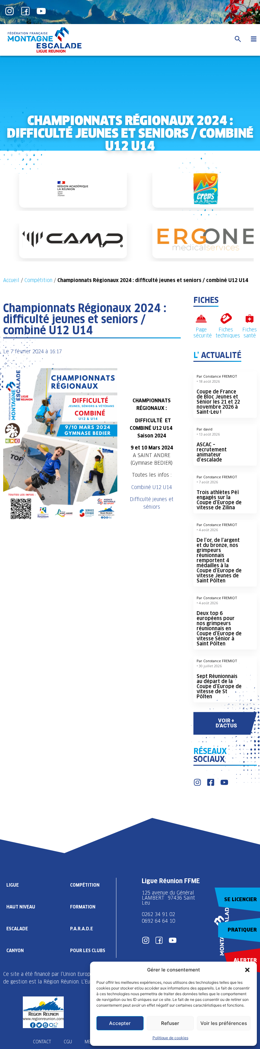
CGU (68, 1042)
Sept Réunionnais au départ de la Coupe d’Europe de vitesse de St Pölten (219, 686)
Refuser (170, 1023)
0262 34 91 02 (158, 914)
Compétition (38, 280)
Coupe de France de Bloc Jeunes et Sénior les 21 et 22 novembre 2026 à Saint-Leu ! (218, 401)
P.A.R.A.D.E (81, 929)
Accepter (120, 1023)
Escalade (17, 929)
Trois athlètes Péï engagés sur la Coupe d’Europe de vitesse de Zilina (219, 500)
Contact (42, 1042)
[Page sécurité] (201, 318)
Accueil (11, 280)
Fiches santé (249, 332)
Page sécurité (202, 332)
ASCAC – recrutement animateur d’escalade (212, 452)
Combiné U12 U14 (151, 487)
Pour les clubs (87, 950)
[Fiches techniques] (225, 318)
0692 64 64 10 (158, 921)
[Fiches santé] (249, 318)
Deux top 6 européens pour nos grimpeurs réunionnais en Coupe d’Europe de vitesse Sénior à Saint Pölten (219, 628)
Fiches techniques (228, 332)
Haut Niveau (20, 907)
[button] (247, 970)
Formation (82, 907)
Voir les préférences (223, 1023)
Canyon (15, 950)
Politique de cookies (170, 1037)
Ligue (12, 885)
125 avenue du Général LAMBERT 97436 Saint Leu (168, 897)
